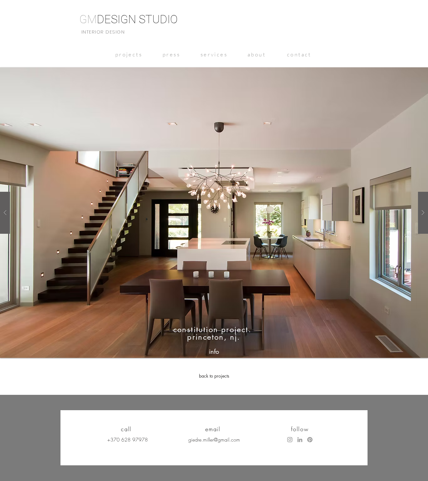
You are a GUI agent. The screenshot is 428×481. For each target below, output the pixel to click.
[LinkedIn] (299, 439)
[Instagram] (289, 439)
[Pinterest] (309, 439)
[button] (214, 212)
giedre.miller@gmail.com (214, 439)
